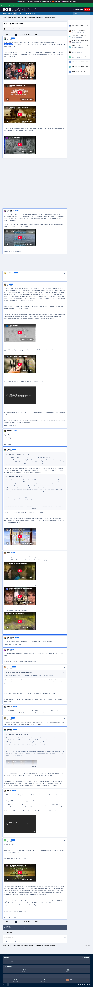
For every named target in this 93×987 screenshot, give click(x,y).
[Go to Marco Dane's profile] (4, 29)
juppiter (8, 839)
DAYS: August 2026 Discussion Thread (80, 25)
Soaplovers (6, 961)
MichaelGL (9, 790)
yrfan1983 (11, 961)
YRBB (8, 649)
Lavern (70, 979)
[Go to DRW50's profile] (5, 39)
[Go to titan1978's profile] (5, 450)
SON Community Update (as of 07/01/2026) (12, 5)
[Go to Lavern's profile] (67, 980)
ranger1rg (75, 47)
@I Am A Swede (8, 44)
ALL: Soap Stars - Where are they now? (80, 56)
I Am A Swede (10, 272)
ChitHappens (9, 430)
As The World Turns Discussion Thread (80, 50)
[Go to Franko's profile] (5, 553)
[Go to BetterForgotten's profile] (5, 638)
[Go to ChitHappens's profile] (5, 431)
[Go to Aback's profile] (70, 42)
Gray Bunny (23, 455)
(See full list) (84, 958)
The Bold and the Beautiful (35, 1)
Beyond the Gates (23, 1)
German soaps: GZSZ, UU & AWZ (79, 30)
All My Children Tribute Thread (78, 71)
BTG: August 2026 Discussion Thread (80, 40)
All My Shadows (10, 210)
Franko (8, 552)
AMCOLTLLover (76, 32)
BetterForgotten (10, 637)
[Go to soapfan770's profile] (5, 707)
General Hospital (57, 1)
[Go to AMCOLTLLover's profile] (70, 31)
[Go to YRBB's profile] (5, 650)
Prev (7, 34)
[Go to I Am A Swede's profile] (5, 273)
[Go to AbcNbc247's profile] (70, 26)
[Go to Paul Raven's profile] (70, 62)
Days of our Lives (47, 1)
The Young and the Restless (70, 1)
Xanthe (74, 57)
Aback (74, 42)
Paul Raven (75, 62)
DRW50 (8, 38)
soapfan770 (9, 706)
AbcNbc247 (75, 27)
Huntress (75, 37)
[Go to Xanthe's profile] (70, 57)
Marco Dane (8, 28)
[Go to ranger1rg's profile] (70, 47)
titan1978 (9, 449)
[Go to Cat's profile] (5, 285)
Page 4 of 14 (37, 34)
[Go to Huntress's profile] (70, 36)
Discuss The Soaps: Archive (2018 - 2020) (27, 28)
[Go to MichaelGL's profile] (5, 791)
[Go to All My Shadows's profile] (5, 211)
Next (29, 34)
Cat (7, 284)
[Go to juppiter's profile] (5, 840)
